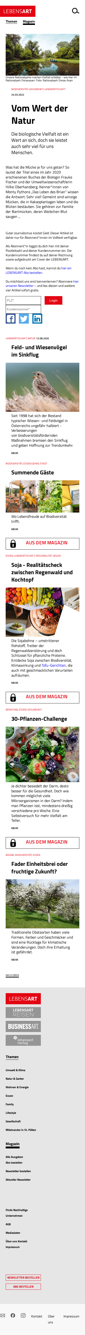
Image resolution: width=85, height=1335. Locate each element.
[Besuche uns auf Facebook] (13, 1315)
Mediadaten (13, 1232)
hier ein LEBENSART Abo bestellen (39, 270)
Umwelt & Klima (15, 1070)
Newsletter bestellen (18, 1171)
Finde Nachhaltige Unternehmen (17, 1213)
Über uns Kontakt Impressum (16, 1244)
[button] (14, 21)
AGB (8, 1224)
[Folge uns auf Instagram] (23, 1315)
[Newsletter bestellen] (2, 1315)
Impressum (71, 1316)
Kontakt (36, 1316)
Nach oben (12, 975)
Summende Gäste (32, 472)
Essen (9, 1095)
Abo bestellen (14, 1162)
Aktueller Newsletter (18, 1179)
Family (10, 1104)
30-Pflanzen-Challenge (39, 718)
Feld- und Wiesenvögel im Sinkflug (39, 351)
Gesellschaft (13, 1121)
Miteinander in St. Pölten (21, 1130)
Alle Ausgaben (14, 1157)
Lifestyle (11, 1112)
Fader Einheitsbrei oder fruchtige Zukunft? (39, 867)
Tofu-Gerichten (54, 665)
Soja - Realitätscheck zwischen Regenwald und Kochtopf (42, 572)
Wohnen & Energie (17, 1087)
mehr (14, 453)
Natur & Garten (15, 1078)
